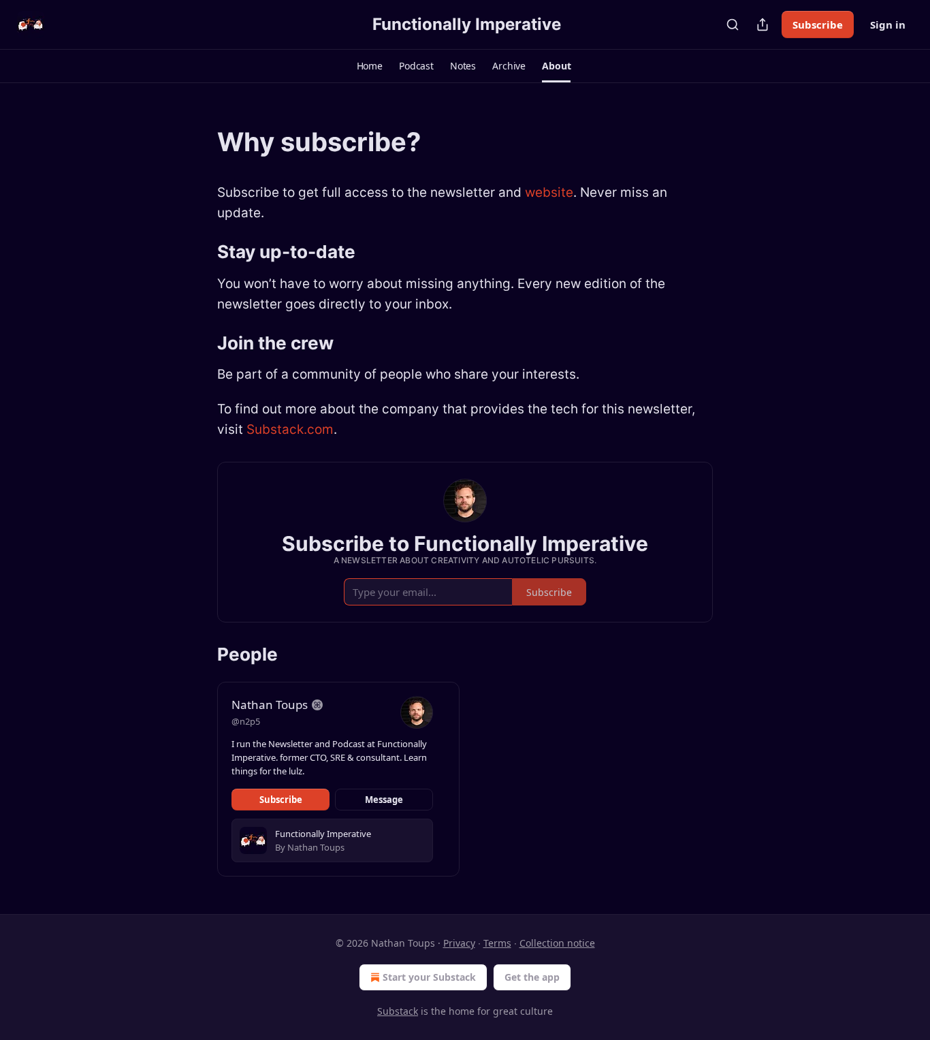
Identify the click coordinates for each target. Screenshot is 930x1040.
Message (384, 799)
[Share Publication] (762, 24)
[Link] (198, 142)
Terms (497, 942)
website (549, 192)
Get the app (532, 977)
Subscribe (817, 24)
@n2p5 (245, 721)
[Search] (732, 24)
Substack (397, 1011)
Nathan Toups (269, 704)
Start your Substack (429, 977)
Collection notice (557, 942)
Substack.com (290, 429)
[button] (370, 66)
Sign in (887, 24)
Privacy (459, 942)
